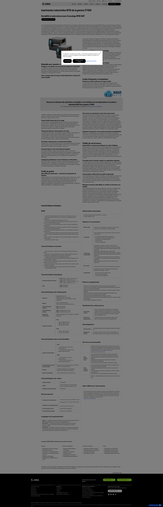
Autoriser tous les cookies (79, 61)
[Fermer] (100, 52)
